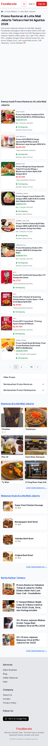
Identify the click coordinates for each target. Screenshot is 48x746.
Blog (5, 674)
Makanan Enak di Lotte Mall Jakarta (20, 495)
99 (31, 367)
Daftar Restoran (10, 678)
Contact (6, 699)
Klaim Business (10, 670)
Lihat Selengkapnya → (36, 487)
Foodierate (9, 4)
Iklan (5, 681)
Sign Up (41, 4)
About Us (7, 695)
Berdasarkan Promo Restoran (18, 384)
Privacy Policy (9, 703)
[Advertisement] (24, 72)
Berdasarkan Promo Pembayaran (20, 390)
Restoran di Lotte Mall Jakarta (17, 403)
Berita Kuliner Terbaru (13, 577)
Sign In (32, 4)
